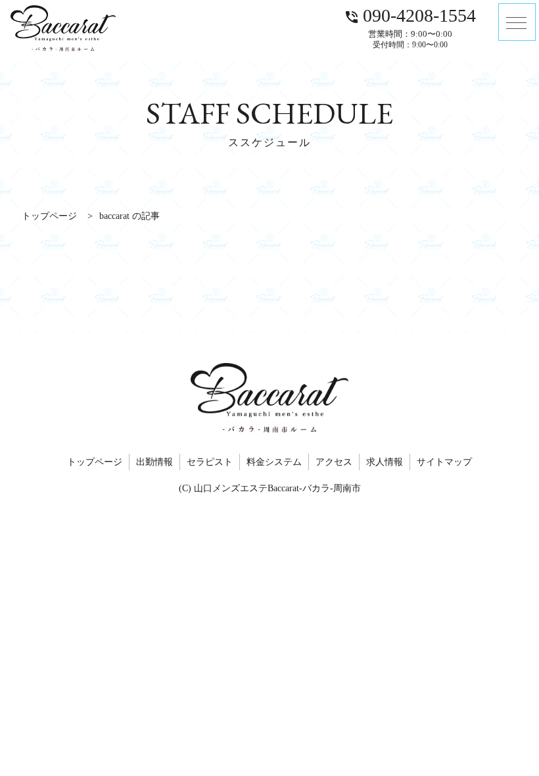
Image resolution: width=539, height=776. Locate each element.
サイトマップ (444, 462)
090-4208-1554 (410, 15)
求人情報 (384, 462)
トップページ (94, 462)
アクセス (334, 462)
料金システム (274, 462)
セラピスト (210, 462)
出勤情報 (154, 462)
